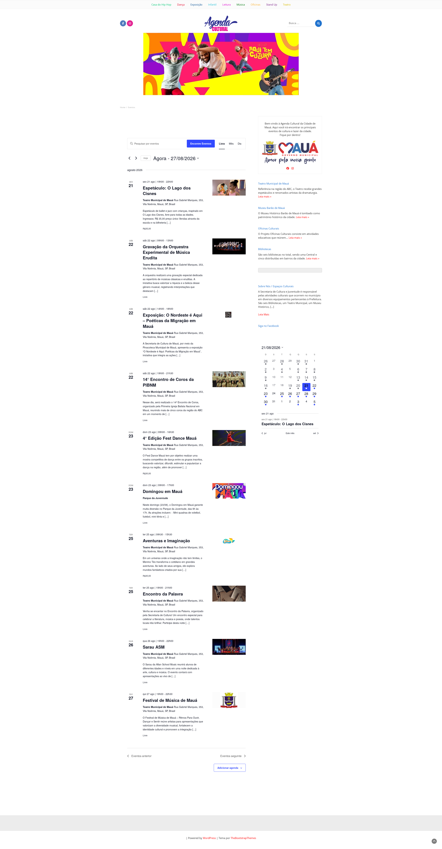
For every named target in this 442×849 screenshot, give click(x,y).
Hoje (145, 157)
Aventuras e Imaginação (166, 540)
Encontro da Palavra (163, 594)
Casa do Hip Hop (161, 4)
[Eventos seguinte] (136, 158)
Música (241, 4)
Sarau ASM (154, 647)
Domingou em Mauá (162, 491)
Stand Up (271, 4)
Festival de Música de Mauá (170, 700)
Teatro (287, 4)
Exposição (196, 4)
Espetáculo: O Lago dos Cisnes (167, 190)
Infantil (212, 4)
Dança (181, 4)
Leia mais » (264, 196)
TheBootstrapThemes (243, 838)
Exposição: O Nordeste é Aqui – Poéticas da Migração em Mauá (172, 320)
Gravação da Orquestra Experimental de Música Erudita (166, 252)
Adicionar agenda (227, 767)
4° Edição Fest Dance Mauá (169, 438)
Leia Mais (263, 314)
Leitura (226, 4)
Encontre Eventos (200, 143)
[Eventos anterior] (129, 158)
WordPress (209, 838)
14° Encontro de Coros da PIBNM (168, 382)
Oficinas (255, 4)
